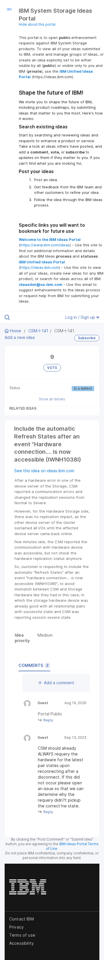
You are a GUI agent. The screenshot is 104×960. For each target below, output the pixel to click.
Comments (33, 665)
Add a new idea (20, 337)
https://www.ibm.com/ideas (45, 245)
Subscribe (87, 338)
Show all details (52, 399)
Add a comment (59, 682)
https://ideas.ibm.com (39, 267)
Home (15, 330)
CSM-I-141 (38, 330)
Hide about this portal (37, 24)
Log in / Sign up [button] (80, 317)
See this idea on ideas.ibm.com (44, 470)
